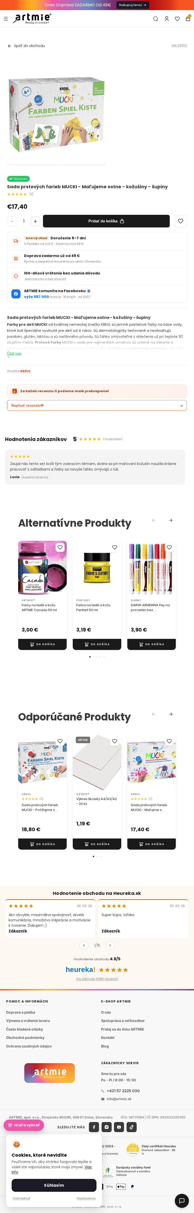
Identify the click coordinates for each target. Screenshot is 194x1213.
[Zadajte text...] (155, 18)
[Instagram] (107, 1127)
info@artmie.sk (119, 1099)
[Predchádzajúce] (83, 945)
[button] (90, 657)
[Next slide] (171, 520)
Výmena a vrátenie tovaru (28, 1020)
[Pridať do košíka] (42, 644)
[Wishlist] (180, 221)
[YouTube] (119, 1127)
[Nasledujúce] (110, 945)
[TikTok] (132, 1127)
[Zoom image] (56, 114)
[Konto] (166, 18)
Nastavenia (86, 1198)
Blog (105, 1046)
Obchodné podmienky (25, 1037)
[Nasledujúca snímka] (61, 568)
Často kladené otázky (24, 1029)
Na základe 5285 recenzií (97, 978)
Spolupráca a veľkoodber (123, 1020)
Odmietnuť (21, 1198)
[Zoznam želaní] (177, 19)
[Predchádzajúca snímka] (23, 568)
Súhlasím (54, 1185)
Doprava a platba (20, 1012)
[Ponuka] (6, 18)
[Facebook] (94, 1127)
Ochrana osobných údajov (29, 1046)
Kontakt (107, 1037)
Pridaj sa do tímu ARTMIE (122, 1029)
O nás (106, 1012)
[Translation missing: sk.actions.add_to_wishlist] (60, 547)
